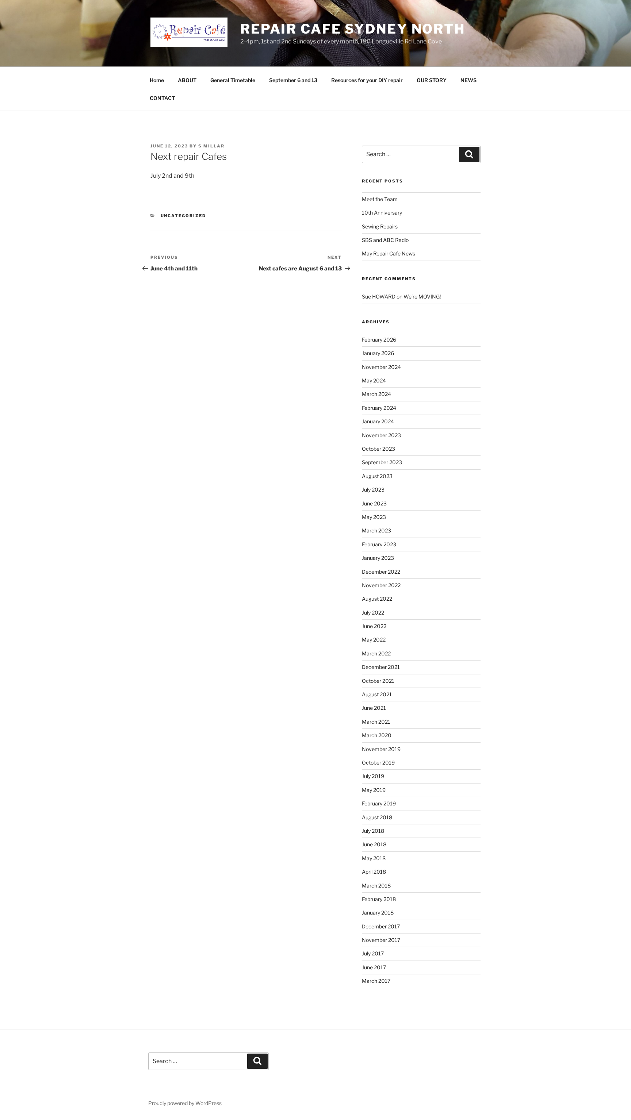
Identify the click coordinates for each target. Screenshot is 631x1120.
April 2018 (374, 872)
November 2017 (381, 940)
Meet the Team (380, 199)
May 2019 (374, 790)
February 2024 (379, 408)
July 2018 (373, 831)
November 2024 (381, 367)
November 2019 (381, 749)
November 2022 (381, 585)
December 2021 (381, 667)
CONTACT (162, 98)
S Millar (211, 146)
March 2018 (376, 885)
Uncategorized (183, 215)
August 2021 (377, 694)
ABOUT (187, 80)
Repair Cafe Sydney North (352, 29)
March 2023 (376, 530)
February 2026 (379, 339)
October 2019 (378, 762)
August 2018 (377, 817)
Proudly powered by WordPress (185, 1103)
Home (157, 80)
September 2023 (382, 462)
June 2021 (374, 708)
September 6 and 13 (293, 80)
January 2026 (378, 353)
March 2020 (376, 735)
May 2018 (374, 858)
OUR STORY (432, 80)
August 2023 (377, 476)
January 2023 (378, 558)
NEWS (468, 80)
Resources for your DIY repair (367, 80)
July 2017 (373, 953)
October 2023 (378, 449)
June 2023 (374, 503)
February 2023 (379, 544)
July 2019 (373, 776)
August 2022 (377, 599)
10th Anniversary (382, 212)
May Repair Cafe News (388, 253)
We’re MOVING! (422, 296)
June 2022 (374, 626)
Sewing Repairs (380, 226)
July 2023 (373, 489)
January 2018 (378, 912)
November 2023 (381, 435)
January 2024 (378, 421)
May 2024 (374, 380)
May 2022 (374, 639)
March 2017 (376, 981)
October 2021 (378, 681)
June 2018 (374, 844)
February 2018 (379, 899)
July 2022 (373, 612)
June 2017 (374, 967)
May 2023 (374, 517)
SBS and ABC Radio (385, 240)
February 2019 (379, 803)
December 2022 (381, 572)
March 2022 (376, 653)
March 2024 (376, 394)
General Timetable (232, 80)
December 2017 (381, 926)
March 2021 (376, 722)
